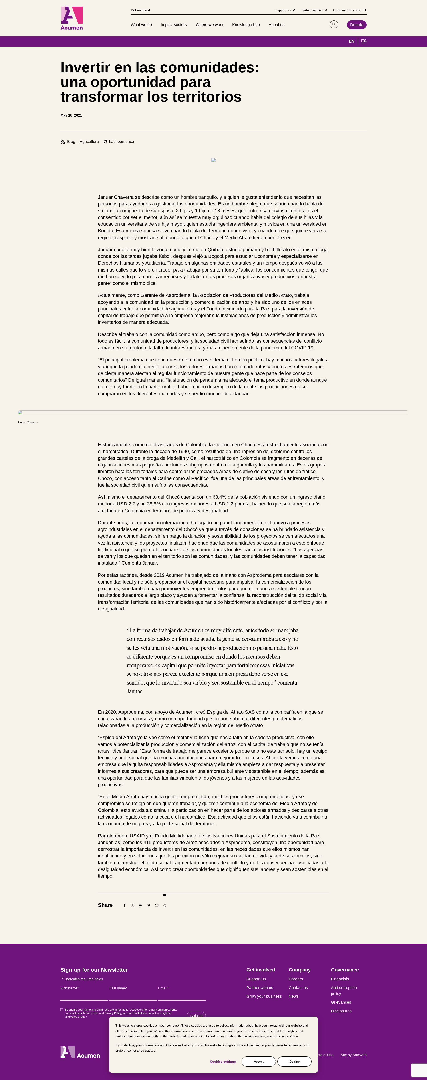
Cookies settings (223, 1061)
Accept (259, 1061)
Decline (294, 1061)
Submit (196, 1016)
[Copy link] (164, 905)
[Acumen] (71, 18)
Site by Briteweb (354, 1055)
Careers (296, 979)
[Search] (334, 24)
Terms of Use (91, 1013)
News (294, 996)
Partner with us (259, 987)
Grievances (341, 1002)
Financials (340, 979)
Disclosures (341, 1011)
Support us (256, 979)
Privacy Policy (288, 1036)
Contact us (298, 987)
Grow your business (264, 996)
